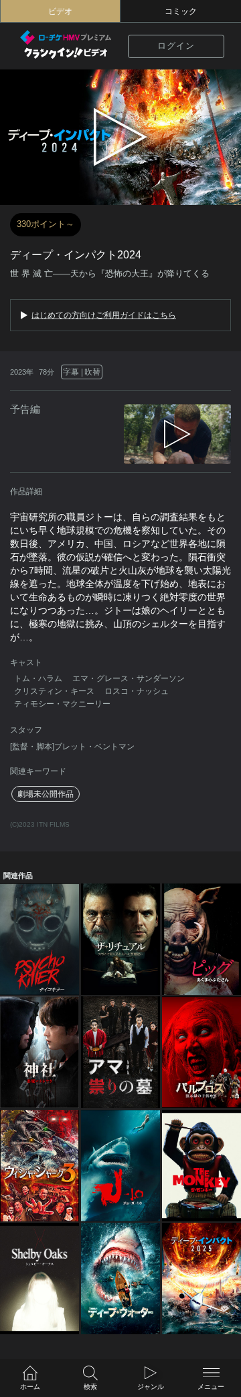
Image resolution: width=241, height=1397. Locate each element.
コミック (181, 11)
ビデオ (60, 11)
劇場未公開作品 (45, 794)
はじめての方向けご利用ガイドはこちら (103, 315)
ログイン (176, 46)
